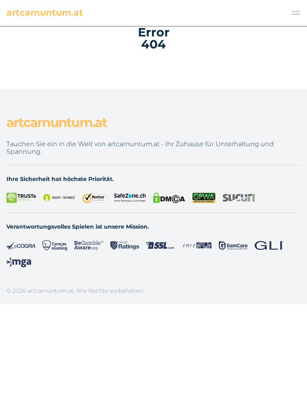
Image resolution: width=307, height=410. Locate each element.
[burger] (296, 13)
